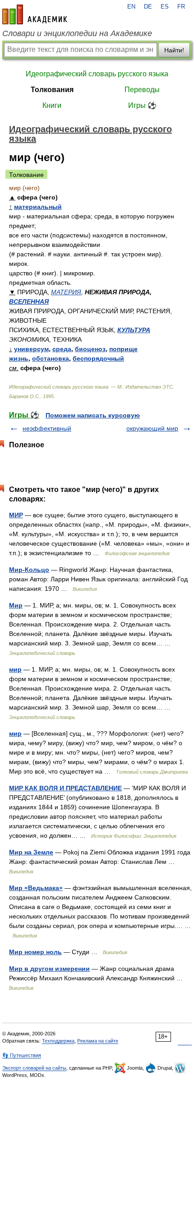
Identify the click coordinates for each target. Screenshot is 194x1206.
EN (131, 7)
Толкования (52, 89)
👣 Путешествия (21, 1055)
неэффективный (47, 428)
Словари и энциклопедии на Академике (77, 33)
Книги (51, 105)
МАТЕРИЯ (66, 292)
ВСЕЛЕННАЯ (29, 301)
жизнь (18, 358)
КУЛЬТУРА (133, 330)
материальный (38, 206)
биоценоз (90, 349)
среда (61, 349)
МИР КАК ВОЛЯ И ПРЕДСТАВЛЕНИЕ (65, 788)
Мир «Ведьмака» (36, 887)
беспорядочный (98, 358)
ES (165, 7)
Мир (16, 605)
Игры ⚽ (142, 105)
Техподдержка (58, 1041)
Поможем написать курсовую (93, 415)
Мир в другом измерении (49, 968)
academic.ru (34, 14)
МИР (16, 515)
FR (181, 7)
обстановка (50, 358)
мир (15, 669)
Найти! (174, 50)
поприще (123, 349)
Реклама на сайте (97, 1041)
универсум (31, 349)
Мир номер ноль (35, 952)
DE (148, 7)
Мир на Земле (31, 852)
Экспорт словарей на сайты (34, 1068)
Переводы (142, 89)
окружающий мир (152, 428)
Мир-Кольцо (29, 569)
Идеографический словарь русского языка (97, 74)
